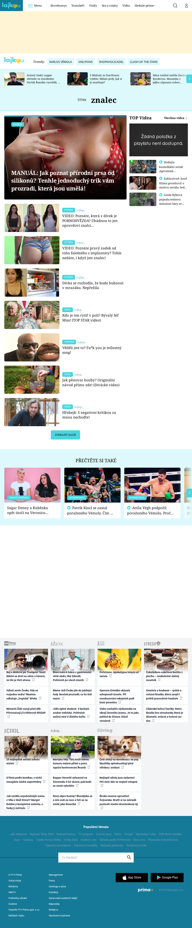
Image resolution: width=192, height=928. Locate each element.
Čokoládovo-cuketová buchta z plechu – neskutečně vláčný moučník (164, 676)
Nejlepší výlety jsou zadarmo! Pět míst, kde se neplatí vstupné (118, 779)
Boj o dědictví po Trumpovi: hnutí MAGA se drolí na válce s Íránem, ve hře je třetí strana (26, 676)
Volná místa (14, 880)
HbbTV (12, 892)
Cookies (12, 903)
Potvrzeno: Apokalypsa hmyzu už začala (119, 674)
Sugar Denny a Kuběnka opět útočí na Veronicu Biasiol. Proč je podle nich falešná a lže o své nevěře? (29, 510)
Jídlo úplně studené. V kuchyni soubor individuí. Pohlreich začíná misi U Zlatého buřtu (71, 712)
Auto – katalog (23, 839)
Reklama (13, 886)
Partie (118, 834)
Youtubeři (77, 5)
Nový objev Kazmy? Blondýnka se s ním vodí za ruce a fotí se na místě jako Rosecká (72, 800)
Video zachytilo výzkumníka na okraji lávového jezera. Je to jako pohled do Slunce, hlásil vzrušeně (119, 714)
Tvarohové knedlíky (86, 845)
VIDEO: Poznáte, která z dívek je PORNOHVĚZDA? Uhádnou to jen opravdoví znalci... (90, 220)
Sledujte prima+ (145, 5)
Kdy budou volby (146, 834)
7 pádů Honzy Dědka (48, 839)
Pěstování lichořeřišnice (163, 839)
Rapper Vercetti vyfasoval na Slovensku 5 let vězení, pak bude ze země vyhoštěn (72, 781)
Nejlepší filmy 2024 (42, 834)
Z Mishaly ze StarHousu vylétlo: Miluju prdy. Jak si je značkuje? (106, 78)
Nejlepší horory (66, 834)
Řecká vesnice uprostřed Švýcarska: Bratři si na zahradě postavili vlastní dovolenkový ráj (119, 800)
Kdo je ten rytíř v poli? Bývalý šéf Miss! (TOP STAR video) (90, 317)
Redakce (53, 909)
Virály (93, 5)
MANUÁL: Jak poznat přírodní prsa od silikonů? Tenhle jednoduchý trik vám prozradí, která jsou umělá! (62, 180)
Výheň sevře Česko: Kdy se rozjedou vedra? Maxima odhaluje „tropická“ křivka (22, 694)
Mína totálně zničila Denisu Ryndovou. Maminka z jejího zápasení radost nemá (170, 80)
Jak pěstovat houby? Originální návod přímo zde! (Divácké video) (90, 382)
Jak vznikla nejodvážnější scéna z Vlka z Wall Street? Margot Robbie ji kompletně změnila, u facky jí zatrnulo (25, 802)
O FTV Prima (15, 874)
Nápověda (54, 903)
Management (56, 874)
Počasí (128, 834)
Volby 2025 (71, 839)
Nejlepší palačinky (111, 845)
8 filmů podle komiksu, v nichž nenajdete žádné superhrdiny (24, 779)
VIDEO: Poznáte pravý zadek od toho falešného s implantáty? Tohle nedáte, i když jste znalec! (92, 253)
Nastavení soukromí (59, 915)
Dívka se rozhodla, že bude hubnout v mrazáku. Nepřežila (93, 285)
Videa (126, 5)
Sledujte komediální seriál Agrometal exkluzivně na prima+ (171, 170)
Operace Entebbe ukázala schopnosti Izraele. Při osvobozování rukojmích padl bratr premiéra (117, 696)
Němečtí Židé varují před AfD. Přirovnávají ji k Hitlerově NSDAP (26, 710)
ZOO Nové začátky (170, 834)
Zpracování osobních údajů (63, 898)
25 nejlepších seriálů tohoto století (23, 761)
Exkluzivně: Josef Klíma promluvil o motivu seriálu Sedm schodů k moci (173, 185)
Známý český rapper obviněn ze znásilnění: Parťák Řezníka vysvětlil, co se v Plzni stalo (44, 80)
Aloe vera (139, 839)
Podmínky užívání (17, 898)
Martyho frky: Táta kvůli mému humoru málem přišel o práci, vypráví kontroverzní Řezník (71, 763)
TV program (85, 834)
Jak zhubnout (18, 834)
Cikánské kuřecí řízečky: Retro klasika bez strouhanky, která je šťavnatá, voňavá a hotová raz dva (164, 714)
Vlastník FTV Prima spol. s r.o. (24, 909)
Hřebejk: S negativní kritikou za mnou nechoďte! (89, 415)
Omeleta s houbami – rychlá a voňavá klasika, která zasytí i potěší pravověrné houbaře (164, 694)
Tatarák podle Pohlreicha (114, 839)
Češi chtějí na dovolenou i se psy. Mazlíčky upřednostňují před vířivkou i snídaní (119, 763)
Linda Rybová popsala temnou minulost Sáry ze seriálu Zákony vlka (172, 201)
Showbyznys (58, 5)
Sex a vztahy (110, 5)
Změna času (103, 834)
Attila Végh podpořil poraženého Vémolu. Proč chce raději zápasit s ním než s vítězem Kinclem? (149, 510)
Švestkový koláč (136, 845)
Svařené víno (89, 839)
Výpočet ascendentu (58, 845)
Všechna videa (174, 118)
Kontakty (53, 892)
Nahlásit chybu (16, 915)
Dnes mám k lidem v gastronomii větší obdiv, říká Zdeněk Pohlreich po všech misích (72, 676)
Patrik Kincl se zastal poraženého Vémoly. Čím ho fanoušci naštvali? (91, 510)
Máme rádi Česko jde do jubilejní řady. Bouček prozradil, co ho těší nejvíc (72, 694)
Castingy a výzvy (57, 886)
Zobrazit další (65, 435)
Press (52, 880)
